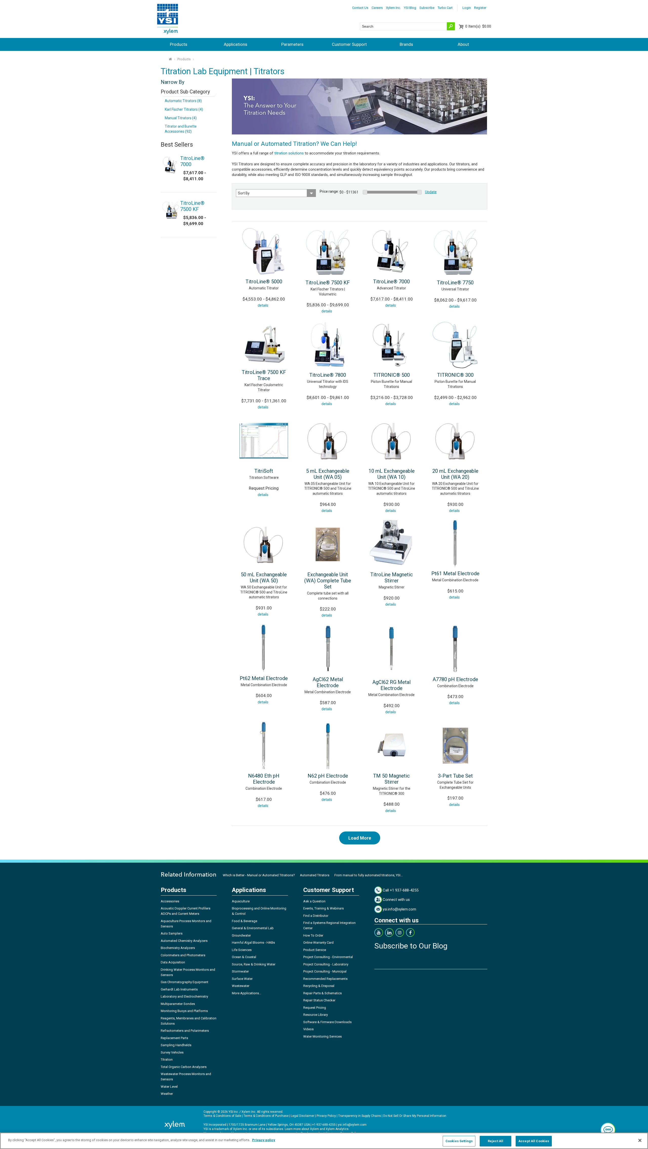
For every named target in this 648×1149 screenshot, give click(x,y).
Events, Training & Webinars (323, 908)
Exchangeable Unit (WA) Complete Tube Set (327, 580)
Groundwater (241, 935)
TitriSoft (263, 471)
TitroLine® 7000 (391, 282)
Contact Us (360, 8)
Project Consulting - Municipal (325, 971)
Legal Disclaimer (302, 1116)
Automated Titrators (314, 875)
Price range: (329, 191)
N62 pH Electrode (328, 776)
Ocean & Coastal (244, 957)
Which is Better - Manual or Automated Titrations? (259, 875)
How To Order (313, 935)
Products (178, 44)
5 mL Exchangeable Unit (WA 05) (327, 474)
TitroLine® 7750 (455, 283)
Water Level (169, 1086)
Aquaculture (241, 901)
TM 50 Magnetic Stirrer (391, 779)
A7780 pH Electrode (455, 679)
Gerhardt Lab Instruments (179, 989)
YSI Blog (410, 8)
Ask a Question (314, 901)
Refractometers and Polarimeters (185, 1031)
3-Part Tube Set (455, 776)
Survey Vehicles (172, 1052)
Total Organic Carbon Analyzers (184, 1067)
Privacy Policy (326, 1116)
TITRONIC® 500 (391, 375)
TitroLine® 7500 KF (328, 283)
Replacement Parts (174, 1038)
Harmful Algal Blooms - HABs (253, 942)
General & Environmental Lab (253, 928)
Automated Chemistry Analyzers (184, 941)
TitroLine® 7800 (327, 375)
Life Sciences (242, 950)
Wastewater (240, 986)
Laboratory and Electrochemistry (184, 996)
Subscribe (426, 8)
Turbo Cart (445, 8)
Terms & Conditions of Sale (222, 1116)
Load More (359, 838)
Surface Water (242, 979)
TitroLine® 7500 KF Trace (264, 375)
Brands (406, 44)
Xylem (314, 1129)
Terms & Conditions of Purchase (266, 1116)
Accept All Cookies (533, 1141)
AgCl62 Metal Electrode (328, 682)
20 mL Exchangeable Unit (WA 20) (455, 474)
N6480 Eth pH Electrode (263, 779)
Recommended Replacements (325, 979)
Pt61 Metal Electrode (455, 573)
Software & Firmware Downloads (327, 1022)
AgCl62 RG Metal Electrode (391, 685)
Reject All (495, 1141)
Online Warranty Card (318, 942)
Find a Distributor (315, 916)
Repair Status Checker (319, 1000)
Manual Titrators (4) (181, 118)
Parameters (292, 44)
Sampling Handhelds (176, 1045)
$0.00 (478, 26)
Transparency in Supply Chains (359, 1116)
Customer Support (349, 44)
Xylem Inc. (393, 8)
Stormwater (240, 971)
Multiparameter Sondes (178, 1004)
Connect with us (396, 899)
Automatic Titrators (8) (183, 101)
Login (466, 8)
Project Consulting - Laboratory (325, 964)
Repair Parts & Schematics (322, 993)
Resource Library (315, 1015)
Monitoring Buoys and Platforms (184, 1011)
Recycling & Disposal (318, 986)
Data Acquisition (173, 962)
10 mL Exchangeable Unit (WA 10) (392, 474)
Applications (235, 44)
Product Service (314, 950)
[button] (608, 1129)
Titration (167, 1059)
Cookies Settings (459, 1141)
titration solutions (289, 153)
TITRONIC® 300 (455, 375)
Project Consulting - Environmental (328, 957)
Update (431, 192)
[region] (324, 1141)
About (463, 44)
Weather (167, 1094)
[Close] (639, 1140)
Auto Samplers (172, 933)
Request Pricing (314, 1007)
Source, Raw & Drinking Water (253, 964)
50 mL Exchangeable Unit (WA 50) (264, 577)
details (263, 305)
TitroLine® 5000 (264, 282)
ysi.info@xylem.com (399, 909)
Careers (377, 8)
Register (480, 8)
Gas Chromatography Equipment (184, 982)
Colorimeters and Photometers (183, 955)
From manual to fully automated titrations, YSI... (368, 875)
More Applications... (246, 993)
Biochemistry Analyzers (178, 948)
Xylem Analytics (337, 1129)
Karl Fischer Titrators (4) (184, 109)
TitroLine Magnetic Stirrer (391, 577)
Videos (308, 1029)
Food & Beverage (244, 921)
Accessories (170, 901)
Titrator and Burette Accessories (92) (181, 128)
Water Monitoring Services (322, 1036)
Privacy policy (263, 1140)
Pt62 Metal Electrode (264, 678)
